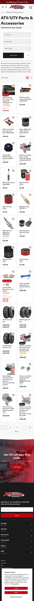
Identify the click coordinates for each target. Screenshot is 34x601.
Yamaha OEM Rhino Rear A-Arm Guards (8, 289)
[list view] (31, 78)
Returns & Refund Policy (7, 568)
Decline (16, 592)
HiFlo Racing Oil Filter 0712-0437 (24, 231)
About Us (3, 560)
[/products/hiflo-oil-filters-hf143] (25, 252)
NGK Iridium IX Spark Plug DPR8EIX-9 (7, 232)
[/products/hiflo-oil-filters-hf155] (25, 175)
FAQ (2, 565)
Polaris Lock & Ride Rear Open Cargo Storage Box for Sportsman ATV (25, 348)
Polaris (21, 134)
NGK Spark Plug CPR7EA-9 (24, 207)
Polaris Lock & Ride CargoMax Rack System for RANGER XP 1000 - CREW (25, 379)
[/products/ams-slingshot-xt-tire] (25, 312)
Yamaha (5, 295)
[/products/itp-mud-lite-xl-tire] (8, 312)
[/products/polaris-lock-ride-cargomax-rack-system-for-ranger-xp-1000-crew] (25, 368)
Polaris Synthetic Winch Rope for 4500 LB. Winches (24, 285)
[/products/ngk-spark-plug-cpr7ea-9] (25, 199)
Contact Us (4, 563)
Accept (16, 588)
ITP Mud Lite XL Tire (7, 320)
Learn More (17, 467)
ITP (3, 323)
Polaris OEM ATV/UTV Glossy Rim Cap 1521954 (8, 156)
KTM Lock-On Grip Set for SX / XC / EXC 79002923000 (8, 130)
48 (30, 427)
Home (2, 12)
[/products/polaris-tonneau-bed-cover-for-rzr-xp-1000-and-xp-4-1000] (8, 399)
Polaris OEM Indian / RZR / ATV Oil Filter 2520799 (25, 130)
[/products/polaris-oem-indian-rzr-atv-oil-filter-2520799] (25, 122)
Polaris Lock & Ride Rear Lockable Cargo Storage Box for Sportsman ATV (25, 157)
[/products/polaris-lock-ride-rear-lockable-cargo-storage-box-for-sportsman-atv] (25, 147)
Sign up (17, 515)
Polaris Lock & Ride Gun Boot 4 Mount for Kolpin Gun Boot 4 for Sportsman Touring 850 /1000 (25, 411)
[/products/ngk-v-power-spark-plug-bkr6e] (8, 175)
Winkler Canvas (6, 107)
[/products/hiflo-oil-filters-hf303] (8, 252)
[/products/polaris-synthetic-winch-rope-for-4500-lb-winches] (25, 276)
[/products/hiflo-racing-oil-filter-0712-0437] (25, 223)
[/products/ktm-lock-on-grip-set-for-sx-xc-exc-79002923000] (8, 122)
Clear (28, 55)
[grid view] (27, 78)
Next (16, 431)
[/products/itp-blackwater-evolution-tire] (8, 338)
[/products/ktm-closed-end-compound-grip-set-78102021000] (25, 90)
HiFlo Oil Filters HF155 (24, 183)
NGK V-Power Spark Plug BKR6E (9, 183)
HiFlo (20, 186)
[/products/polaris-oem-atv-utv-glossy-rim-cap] (8, 147)
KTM (20, 102)
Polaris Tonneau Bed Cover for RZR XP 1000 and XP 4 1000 (8, 409)
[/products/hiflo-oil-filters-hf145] (8, 199)
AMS (20, 323)
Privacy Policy (15, 584)
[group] (9, 104)
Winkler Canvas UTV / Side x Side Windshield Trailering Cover (8, 99)
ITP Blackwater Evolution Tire (7, 346)
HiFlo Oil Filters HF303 (7, 260)
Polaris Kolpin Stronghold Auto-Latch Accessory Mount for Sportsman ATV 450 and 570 (9, 380)
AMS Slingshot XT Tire (24, 320)
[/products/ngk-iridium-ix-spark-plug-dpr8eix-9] (8, 223)
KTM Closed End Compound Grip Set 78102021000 (25, 99)
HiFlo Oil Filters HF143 (24, 260)
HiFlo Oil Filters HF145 (7, 207)
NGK (4, 186)
